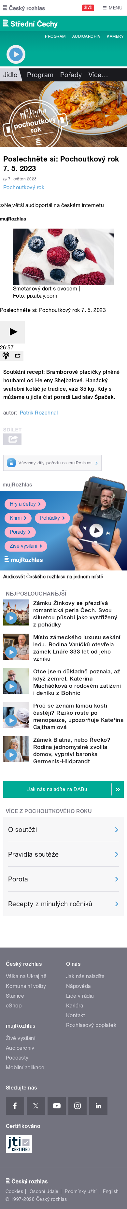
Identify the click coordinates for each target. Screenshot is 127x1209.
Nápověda (78, 986)
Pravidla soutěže (33, 854)
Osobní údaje (44, 1191)
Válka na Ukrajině (26, 976)
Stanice (15, 996)
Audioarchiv (86, 36)
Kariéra (74, 1006)
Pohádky (50, 518)
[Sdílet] (17, 356)
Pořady (71, 75)
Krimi (15, 518)
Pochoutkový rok (23, 187)
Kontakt (75, 1015)
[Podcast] (6, 356)
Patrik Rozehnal (39, 413)
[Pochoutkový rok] (63, 114)
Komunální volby (26, 986)
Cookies (14, 1191)
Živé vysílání (23, 546)
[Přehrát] (12, 332)
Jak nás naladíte (85, 976)
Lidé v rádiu (80, 996)
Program (55, 36)
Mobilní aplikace (25, 1067)
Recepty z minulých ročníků (50, 904)
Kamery (115, 36)
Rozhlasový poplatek (91, 1025)
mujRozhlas (17, 485)
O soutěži (22, 830)
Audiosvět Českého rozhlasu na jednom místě (53, 576)
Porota (18, 879)
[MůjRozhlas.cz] (13, 220)
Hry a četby (23, 504)
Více (98, 75)
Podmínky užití (81, 1191)
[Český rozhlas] (24, 8)
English (111, 1191)
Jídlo (10, 75)
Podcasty (17, 1058)
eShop (13, 1006)
